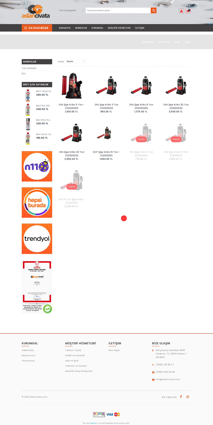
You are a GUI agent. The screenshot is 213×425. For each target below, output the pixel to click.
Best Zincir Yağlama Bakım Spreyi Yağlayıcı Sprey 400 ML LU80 (44, 134)
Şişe (187, 42)
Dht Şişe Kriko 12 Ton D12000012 (176, 153)
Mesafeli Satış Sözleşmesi (79, 371)
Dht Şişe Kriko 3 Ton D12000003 (106, 106)
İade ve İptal (72, 360)
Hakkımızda (28, 350)
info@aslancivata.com (168, 379)
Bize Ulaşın (114, 350)
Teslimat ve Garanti (76, 365)
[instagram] (187, 397)
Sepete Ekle (72, 88)
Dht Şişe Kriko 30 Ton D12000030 (176, 106)
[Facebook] (181, 397)
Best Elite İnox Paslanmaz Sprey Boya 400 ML (44, 119)
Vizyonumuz (28, 360)
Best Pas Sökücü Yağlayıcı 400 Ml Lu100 (44, 105)
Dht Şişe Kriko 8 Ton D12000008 (141, 106)
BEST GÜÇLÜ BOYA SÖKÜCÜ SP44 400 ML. (44, 91)
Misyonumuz (28, 355)
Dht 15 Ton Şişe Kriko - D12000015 (71, 201)
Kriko (178, 42)
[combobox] (71, 10)
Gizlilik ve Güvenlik (75, 355)
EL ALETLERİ (164, 42)
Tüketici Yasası (73, 350)
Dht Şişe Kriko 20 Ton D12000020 (71, 153)
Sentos (93, 423)
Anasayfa (147, 42)
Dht (24, 73)
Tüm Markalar (29, 68)
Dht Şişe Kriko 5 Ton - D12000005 (72, 106)
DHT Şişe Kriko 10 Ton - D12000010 (106, 153)
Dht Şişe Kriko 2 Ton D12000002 (141, 153)
